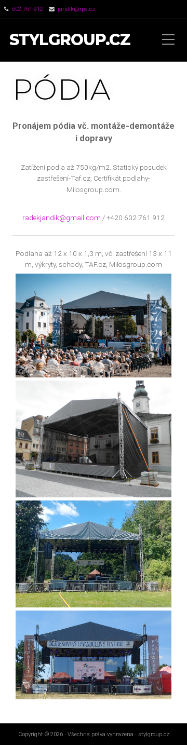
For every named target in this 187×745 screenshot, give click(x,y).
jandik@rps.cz (76, 9)
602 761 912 (27, 9)
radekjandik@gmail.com (62, 217)
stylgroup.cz (69, 40)
